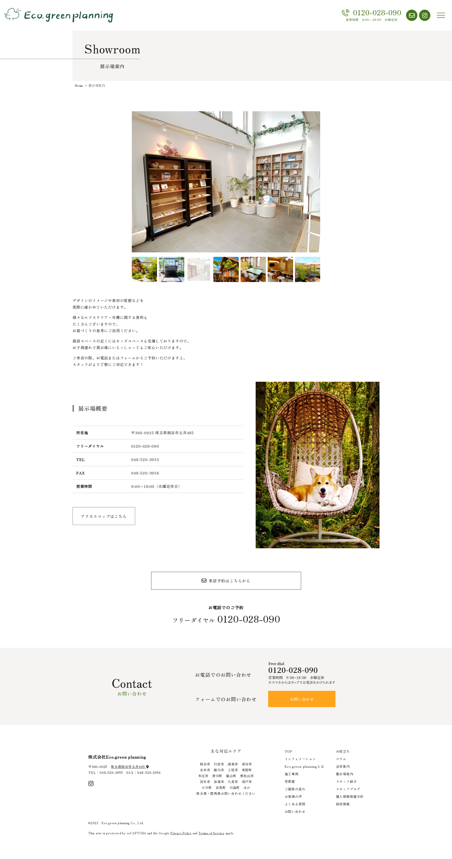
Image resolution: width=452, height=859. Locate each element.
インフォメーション (300, 758)
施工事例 (292, 774)
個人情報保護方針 (350, 796)
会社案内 (343, 766)
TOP (288, 751)
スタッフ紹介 (346, 781)
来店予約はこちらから (229, 581)
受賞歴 (290, 781)
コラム (341, 758)
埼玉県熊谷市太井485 (128, 766)
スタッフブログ (348, 789)
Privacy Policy (181, 833)
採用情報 (343, 804)
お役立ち (343, 751)
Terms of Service (211, 833)
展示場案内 (344, 774)
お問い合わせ (302, 699)
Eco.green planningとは (304, 766)
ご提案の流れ (295, 789)
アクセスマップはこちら (104, 516)
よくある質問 (295, 804)
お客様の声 (293, 796)
